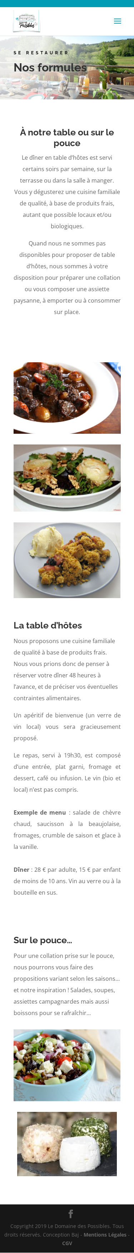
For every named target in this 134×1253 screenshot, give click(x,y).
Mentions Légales (105, 1234)
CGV (67, 1243)
